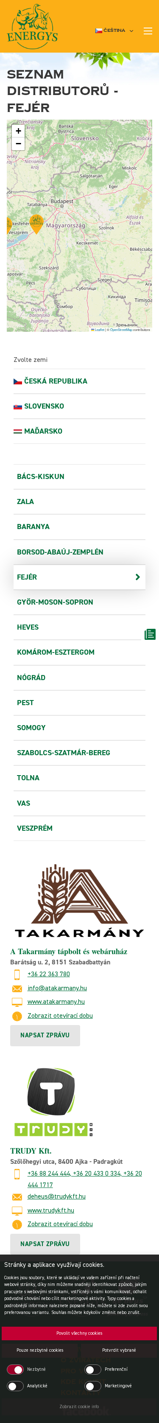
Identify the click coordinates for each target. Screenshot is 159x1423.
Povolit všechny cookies (79, 1333)
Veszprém (35, 828)
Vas (23, 803)
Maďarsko (43, 431)
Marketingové (118, 1386)
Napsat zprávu (45, 1035)
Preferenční (116, 1369)
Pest (25, 703)
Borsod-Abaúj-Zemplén (60, 552)
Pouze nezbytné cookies (40, 1350)
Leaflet (99, 329)
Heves (28, 627)
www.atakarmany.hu (56, 1002)
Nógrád (31, 678)
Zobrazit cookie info (79, 1406)
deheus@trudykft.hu (57, 1196)
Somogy (31, 728)
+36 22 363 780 (49, 974)
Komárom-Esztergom (56, 652)
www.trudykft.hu (51, 1210)
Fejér (27, 577)
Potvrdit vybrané (119, 1350)
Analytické (37, 1386)
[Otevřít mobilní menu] (148, 31)
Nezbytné (36, 1369)
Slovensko (44, 406)
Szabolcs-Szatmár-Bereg (63, 753)
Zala (25, 502)
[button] (36, 224)
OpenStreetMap (121, 329)
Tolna (28, 778)
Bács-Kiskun (40, 477)
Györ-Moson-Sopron (55, 602)
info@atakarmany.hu (57, 988)
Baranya (33, 527)
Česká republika (55, 381)
